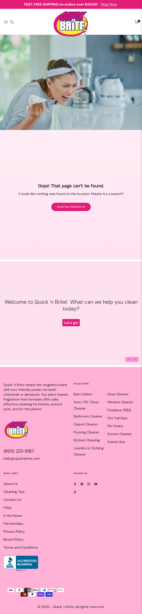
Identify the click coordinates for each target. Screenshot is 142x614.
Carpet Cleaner (86, 424)
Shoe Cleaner (118, 394)
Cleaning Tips (14, 491)
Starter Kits (116, 442)
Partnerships (13, 523)
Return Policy (13, 539)
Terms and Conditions (20, 547)
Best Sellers (83, 394)
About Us (10, 483)
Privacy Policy (14, 531)
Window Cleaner (120, 402)
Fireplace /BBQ (119, 410)
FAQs (7, 507)
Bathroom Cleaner (88, 416)
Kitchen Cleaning (87, 440)
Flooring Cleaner (86, 432)
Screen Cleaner (119, 434)
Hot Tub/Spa (117, 418)
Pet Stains (115, 426)
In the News (12, 515)
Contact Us (12, 499)
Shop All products (71, 207)
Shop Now (109, 4)
